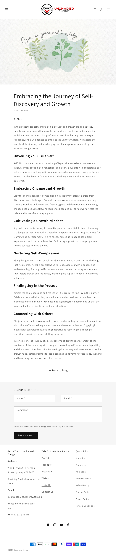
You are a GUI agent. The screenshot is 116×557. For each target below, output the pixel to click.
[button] (6, 9)
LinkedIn (46, 485)
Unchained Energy (21, 550)
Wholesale (81, 471)
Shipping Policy (83, 478)
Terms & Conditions (85, 505)
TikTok (45, 478)
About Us (80, 458)
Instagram (47, 471)
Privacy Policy (82, 499)
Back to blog (60, 370)
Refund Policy (82, 485)
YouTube (46, 458)
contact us (29, 503)
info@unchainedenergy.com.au (25, 496)
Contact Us (47, 491)
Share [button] (20, 119)
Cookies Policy (83, 492)
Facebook (47, 464)
